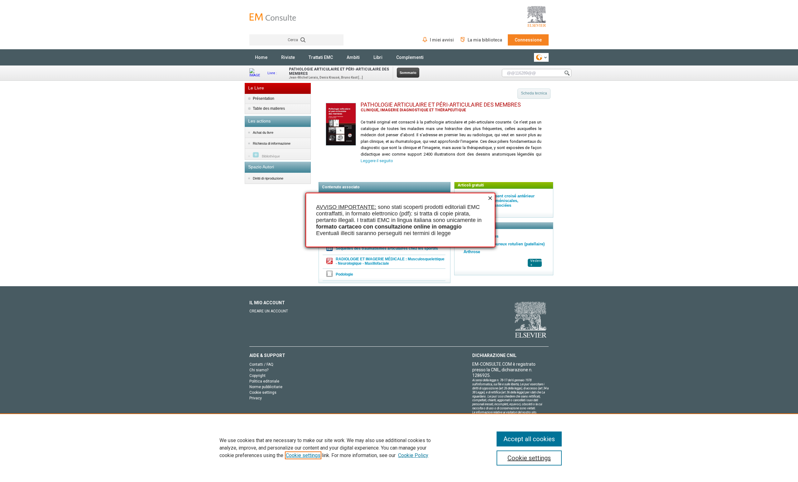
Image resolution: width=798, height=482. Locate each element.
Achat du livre (263, 132)
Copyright (257, 376)
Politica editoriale (264, 381)
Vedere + (536, 263)
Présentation (263, 98)
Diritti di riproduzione (268, 178)
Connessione (528, 39)
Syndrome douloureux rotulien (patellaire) (504, 244)
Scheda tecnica (534, 93)
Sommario (408, 73)
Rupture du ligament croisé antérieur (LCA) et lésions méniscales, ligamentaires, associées (499, 201)
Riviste (288, 57)
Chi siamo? (258, 370)
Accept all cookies (529, 439)
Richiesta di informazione (272, 143)
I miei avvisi (442, 39)
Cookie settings (303, 455)
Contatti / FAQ (261, 364)
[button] (489, 199)
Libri (377, 57)
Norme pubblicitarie (265, 387)
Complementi (410, 57)
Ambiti (353, 57)
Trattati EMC (321, 57)
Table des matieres (269, 108)
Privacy (255, 398)
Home (261, 57)
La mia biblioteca (485, 39)
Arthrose (472, 251)
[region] (399, 447)
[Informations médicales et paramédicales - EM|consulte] (272, 17)
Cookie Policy (413, 455)
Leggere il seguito (377, 160)
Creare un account (268, 311)
